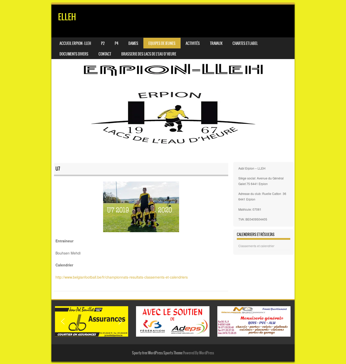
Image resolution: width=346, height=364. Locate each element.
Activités (193, 43)
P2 (103, 43)
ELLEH (67, 17)
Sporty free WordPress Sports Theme (157, 353)
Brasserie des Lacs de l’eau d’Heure (148, 54)
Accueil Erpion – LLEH (75, 43)
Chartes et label (245, 43)
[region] (91, 321)
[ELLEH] (173, 82)
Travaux (216, 43)
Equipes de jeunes (162, 43)
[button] (63, 321)
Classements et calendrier (256, 246)
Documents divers (74, 54)
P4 (116, 43)
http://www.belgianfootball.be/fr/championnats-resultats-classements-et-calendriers (121, 277)
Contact (105, 54)
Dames (133, 43)
